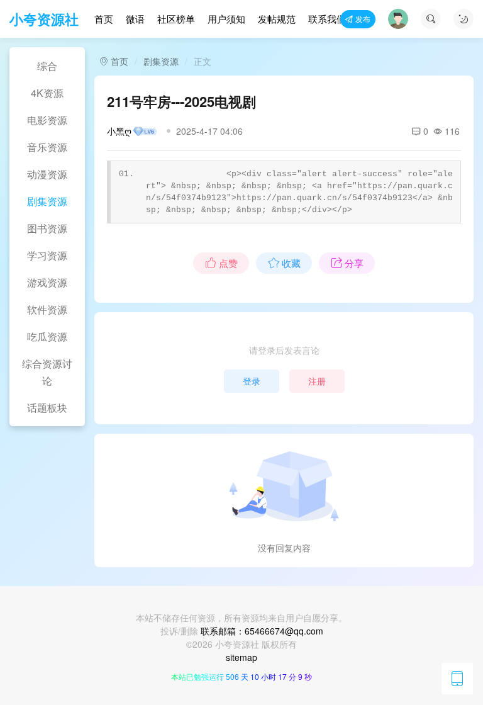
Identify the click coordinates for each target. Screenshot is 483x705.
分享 (354, 262)
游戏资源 (47, 282)
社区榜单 (176, 18)
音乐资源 (47, 147)
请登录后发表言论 (284, 350)
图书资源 (47, 228)
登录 (251, 381)
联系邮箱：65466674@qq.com (262, 630)
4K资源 (47, 93)
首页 (103, 18)
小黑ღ (119, 131)
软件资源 (47, 309)
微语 (135, 18)
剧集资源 (47, 201)
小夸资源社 (44, 19)
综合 (47, 66)
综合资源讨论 (47, 372)
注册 (317, 381)
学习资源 (47, 255)
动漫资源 (47, 174)
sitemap (241, 657)
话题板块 (47, 407)
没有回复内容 (284, 547)
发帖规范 (277, 18)
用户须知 (226, 18)
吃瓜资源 (47, 336)
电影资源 (47, 120)
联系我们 (327, 18)
